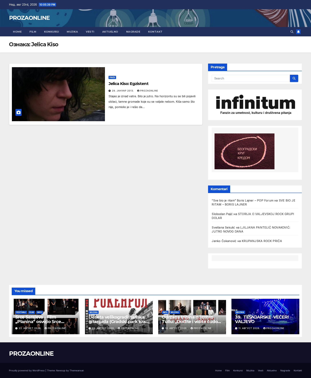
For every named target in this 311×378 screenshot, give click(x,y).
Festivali (21, 312)
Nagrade (133, 31)
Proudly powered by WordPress (27, 370)
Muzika (72, 31)
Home (17, 31)
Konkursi (51, 31)
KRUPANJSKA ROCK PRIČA (262, 241)
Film (33, 31)
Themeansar (76, 370)
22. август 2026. (30, 328)
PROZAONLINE (29, 17)
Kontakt (155, 31)
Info (39, 312)
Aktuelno (110, 31)
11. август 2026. (249, 328)
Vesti (90, 31)
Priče (112, 77)
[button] (291, 31)
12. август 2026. (176, 328)
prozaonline (149, 90)
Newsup (60, 370)
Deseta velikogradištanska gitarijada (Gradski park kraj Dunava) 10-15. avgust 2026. (117, 321)
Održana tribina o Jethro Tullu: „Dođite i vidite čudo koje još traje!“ (190, 321)
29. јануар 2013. (123, 90)
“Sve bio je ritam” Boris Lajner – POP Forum (242, 200)
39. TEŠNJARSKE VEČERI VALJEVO (263, 319)
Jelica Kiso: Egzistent (128, 83)
